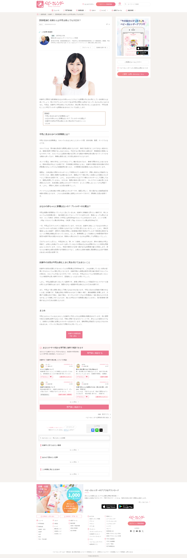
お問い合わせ (129, 552)
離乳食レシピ (57, 528)
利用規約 (122, 552)
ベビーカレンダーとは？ (59, 552)
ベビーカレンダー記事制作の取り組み (97, 417)
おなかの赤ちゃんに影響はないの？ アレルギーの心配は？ (65, 118)
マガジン (92, 523)
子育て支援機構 (110, 541)
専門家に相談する (95, 353)
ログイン (66, 430)
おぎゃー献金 (109, 544)
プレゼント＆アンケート (96, 531)
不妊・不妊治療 (42, 539)
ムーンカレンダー (111, 518)
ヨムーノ (108, 528)
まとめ (47, 123)
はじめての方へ (89, 4)
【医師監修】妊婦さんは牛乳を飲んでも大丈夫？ (69, 14)
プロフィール (85, 47)
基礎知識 (81, 10)
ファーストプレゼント (95, 536)
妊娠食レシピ (57, 531)
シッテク (108, 526)
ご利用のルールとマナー (133, 62)
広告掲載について (115, 552)
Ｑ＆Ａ (94, 10)
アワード (92, 521)
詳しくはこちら (143, 502)
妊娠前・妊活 (41, 529)
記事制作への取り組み (48, 516)
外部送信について (91, 552)
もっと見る (73, 402)
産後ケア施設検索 (75, 525)
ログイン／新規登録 (106, 4)
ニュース (56, 10)
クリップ (71, 427)
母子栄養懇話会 (110, 546)
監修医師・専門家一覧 (72, 516)
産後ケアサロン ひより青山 (113, 533)
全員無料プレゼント (95, 534)
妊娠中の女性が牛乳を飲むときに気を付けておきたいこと (65, 121)
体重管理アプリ (94, 544)
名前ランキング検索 (95, 518)
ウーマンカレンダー (111, 521)
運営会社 (68, 552)
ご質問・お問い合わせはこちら (133, 74)
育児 (39, 536)
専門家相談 (68, 10)
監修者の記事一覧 (101, 47)
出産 (39, 534)
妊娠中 (50, 14)
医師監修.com (110, 531)
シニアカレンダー (111, 523)
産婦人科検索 (74, 528)
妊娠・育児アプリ (103, 414)
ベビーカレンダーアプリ (96, 542)
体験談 (56, 523)
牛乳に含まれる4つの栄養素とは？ (57, 116)
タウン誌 (92, 526)
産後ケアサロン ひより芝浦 (113, 536)
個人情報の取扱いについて (79, 552)
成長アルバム (118, 10)
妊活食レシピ (57, 533)
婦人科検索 (73, 530)
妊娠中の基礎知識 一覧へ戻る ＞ (74, 335)
